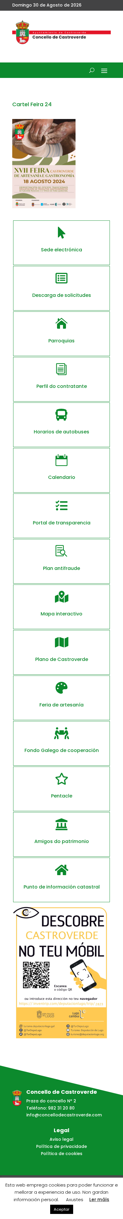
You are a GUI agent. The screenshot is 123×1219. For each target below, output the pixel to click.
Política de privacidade (61, 1146)
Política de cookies (61, 1154)
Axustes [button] (74, 1199)
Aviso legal (61, 1139)
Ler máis (99, 1199)
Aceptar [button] (62, 1209)
